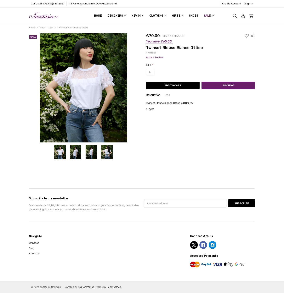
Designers (115, 15)
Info (167, 95)
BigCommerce (86, 287)
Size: (149, 65)
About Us (34, 253)
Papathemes (114, 287)
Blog (31, 248)
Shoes (193, 15)
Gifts (176, 15)
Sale (207, 15)
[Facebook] (203, 245)
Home (98, 15)
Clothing (156, 15)
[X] (194, 245)
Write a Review (154, 57)
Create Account (231, 3)
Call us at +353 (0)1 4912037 (48, 3)
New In (136, 15)
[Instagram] (212, 245)
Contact (34, 242)
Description (153, 95)
